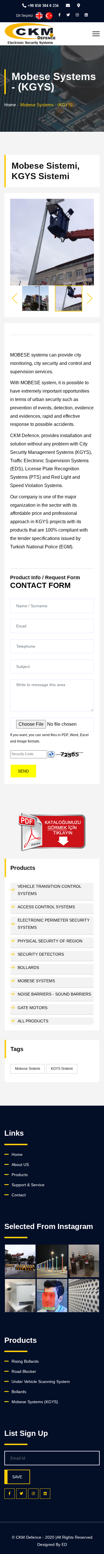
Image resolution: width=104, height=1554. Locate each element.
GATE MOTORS (32, 1007)
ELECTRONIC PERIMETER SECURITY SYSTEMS (54, 924)
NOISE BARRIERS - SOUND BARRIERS (54, 994)
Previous (14, 298)
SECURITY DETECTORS (41, 954)
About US (20, 1164)
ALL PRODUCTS (33, 1021)
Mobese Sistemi (27, 1069)
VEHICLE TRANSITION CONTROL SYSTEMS (49, 890)
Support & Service (28, 1184)
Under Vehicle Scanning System (41, 1381)
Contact (19, 1195)
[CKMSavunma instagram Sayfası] (77, 15)
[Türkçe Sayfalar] (49, 15)
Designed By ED (52, 1544)
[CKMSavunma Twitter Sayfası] (68, 15)
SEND (23, 771)
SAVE (17, 1477)
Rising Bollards (25, 1361)
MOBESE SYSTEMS (36, 981)
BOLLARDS (28, 967)
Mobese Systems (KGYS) (35, 1401)
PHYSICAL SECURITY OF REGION (50, 941)
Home (10, 104)
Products (20, 1174)
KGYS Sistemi (62, 1069)
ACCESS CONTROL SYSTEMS (46, 907)
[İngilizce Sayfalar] (39, 15)
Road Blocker (24, 1371)
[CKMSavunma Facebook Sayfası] (59, 15)
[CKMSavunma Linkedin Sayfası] (86, 15)
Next (89, 298)
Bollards (19, 1391)
